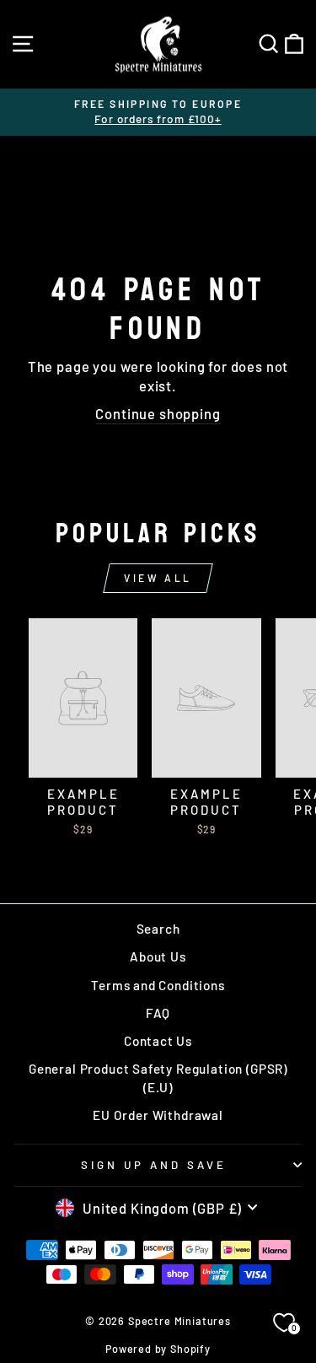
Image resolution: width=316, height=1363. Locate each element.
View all (158, 578)
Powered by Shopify (158, 1348)
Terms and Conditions (158, 985)
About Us (158, 956)
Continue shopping (157, 413)
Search (158, 928)
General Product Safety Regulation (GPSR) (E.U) (158, 1077)
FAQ (158, 1013)
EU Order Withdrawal (158, 1115)
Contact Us (158, 1040)
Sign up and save (154, 1165)
